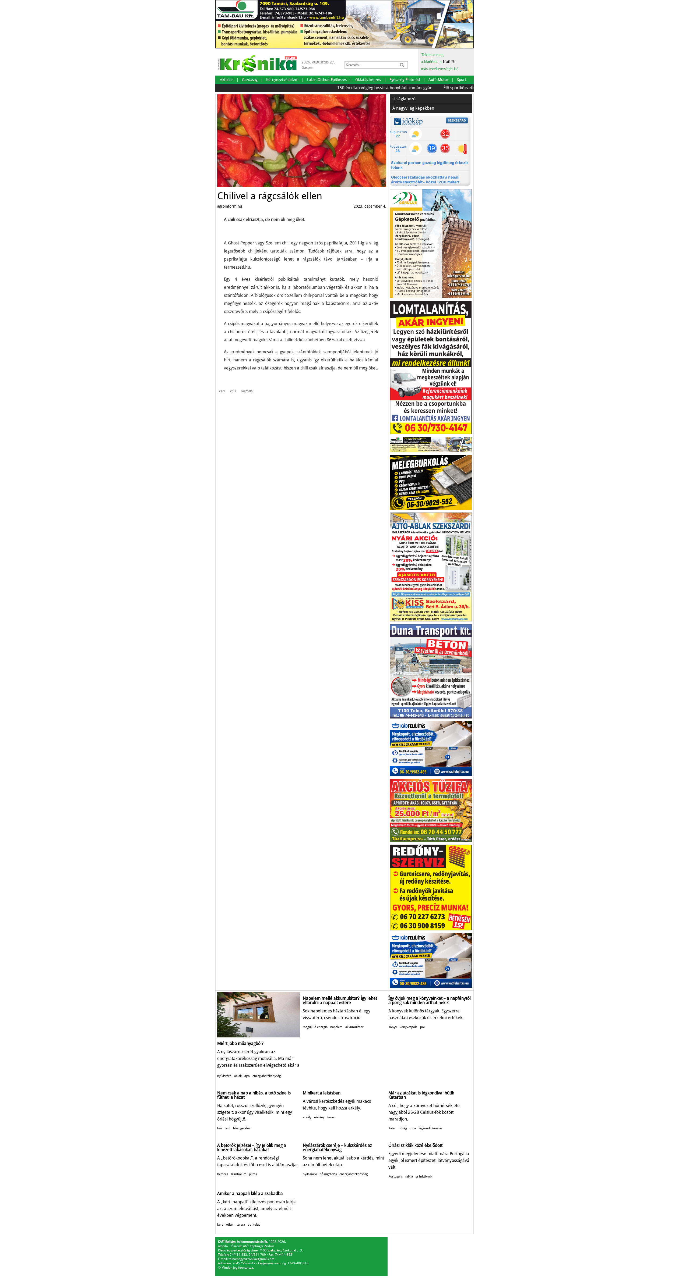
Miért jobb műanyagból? (240, 1043)
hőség (403, 1128)
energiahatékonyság (266, 1076)
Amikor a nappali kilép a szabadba (250, 1193)
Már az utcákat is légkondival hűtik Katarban (421, 1095)
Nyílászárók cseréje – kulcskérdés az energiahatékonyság (337, 1147)
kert (220, 1224)
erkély (307, 1117)
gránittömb (424, 1176)
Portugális (395, 1176)
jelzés (253, 1174)
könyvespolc (408, 1027)
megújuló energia (315, 1027)
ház (219, 1128)
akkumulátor (354, 1027)
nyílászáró (224, 1076)
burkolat (254, 1224)
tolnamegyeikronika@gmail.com (252, 1259)
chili (233, 391)
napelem (336, 1027)
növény (319, 1117)
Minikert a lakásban (321, 1093)
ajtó (247, 1076)
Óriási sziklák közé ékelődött (415, 1145)
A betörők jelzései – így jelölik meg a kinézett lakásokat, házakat (251, 1147)
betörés (222, 1174)
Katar (392, 1128)
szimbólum (239, 1174)
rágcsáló (247, 391)
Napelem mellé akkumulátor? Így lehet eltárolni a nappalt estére (340, 1000)
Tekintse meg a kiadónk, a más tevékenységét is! (439, 61)
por (422, 1027)
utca (413, 1128)
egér (222, 391)
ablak (238, 1076)
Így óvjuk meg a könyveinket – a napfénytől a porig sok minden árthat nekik (429, 1000)
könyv (392, 1027)
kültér (230, 1224)
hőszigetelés (241, 1128)
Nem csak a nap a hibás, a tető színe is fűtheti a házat (254, 1095)
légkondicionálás (430, 1128)
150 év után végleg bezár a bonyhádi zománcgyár (355, 87)
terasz (331, 1117)
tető (227, 1128)
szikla (409, 1176)
